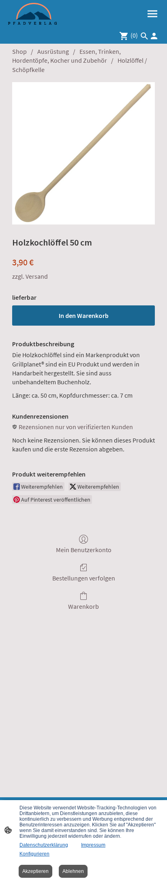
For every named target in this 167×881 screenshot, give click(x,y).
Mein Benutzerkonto (83, 550)
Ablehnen (73, 871)
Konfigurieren (34, 854)
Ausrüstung (53, 51)
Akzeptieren (35, 871)
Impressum (93, 845)
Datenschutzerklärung (43, 845)
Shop (19, 51)
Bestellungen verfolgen (83, 578)
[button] (144, 36)
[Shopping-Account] (154, 36)
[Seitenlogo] (32, 14)
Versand (37, 276)
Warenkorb (83, 606)
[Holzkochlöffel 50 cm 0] (83, 153)
